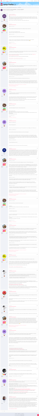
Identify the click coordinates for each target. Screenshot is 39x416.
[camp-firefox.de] (19, 4)
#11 (37, 224)
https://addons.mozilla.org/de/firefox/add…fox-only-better (20, 391)
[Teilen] (37, 12)
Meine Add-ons (14, 43)
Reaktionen (2, 111)
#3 (37, 46)
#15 (37, 305)
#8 (37, 148)
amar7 (4, 10)
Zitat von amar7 (12, 26)
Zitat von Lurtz (12, 345)
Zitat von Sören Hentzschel (13, 256)
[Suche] (38, 1)
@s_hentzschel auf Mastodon (12, 195)
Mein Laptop (10, 43)
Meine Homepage (11, 266)
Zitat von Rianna (12, 242)
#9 (37, 158)
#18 (37, 368)
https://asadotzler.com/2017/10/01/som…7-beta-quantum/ (16, 284)
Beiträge (2, 21)
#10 (37, 198)
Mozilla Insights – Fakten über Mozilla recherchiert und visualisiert (17, 84)
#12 (37, 254)
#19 (37, 379)
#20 (37, 396)
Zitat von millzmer (12, 105)
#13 (37, 270)
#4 (37, 61)
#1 (37, 14)
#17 (37, 329)
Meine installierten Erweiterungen (18, 266)
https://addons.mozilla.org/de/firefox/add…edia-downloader (27, 389)
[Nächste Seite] (4, 12)
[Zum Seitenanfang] (38, 415)
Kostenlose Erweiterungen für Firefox (13, 85)
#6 (37, 103)
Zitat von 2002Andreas (13, 122)
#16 (37, 316)
